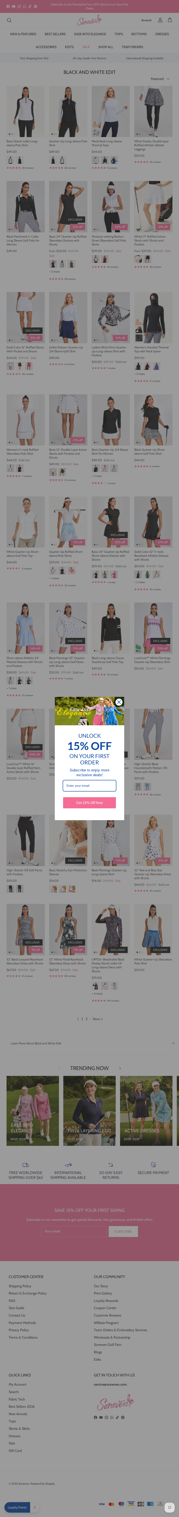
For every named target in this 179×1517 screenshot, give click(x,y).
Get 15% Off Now (89, 803)
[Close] (119, 702)
